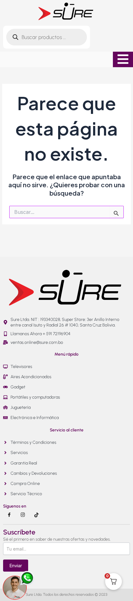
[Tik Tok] (36, 515)
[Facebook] (9, 515)
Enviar (15, 566)
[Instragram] (23, 515)
